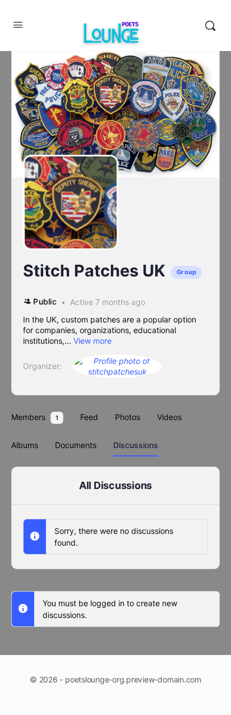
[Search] (210, 25)
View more (92, 340)
